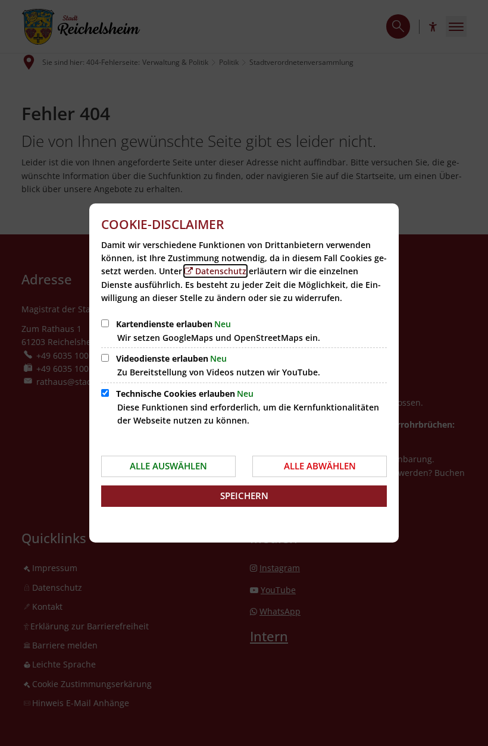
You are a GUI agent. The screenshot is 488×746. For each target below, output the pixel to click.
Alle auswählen (168, 466)
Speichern (244, 495)
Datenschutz (220, 271)
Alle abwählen (320, 466)
